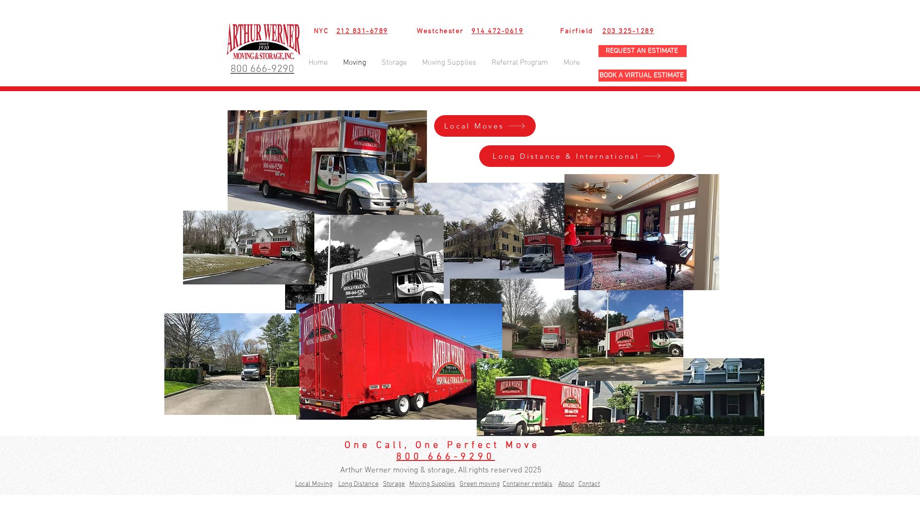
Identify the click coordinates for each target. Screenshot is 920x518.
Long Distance (358, 484)
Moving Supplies (432, 484)
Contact (589, 484)
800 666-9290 (445, 457)
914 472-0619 (497, 31)
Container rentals (527, 484)
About (566, 484)
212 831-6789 (362, 31)
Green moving (480, 484)
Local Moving (314, 484)
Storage (394, 484)
